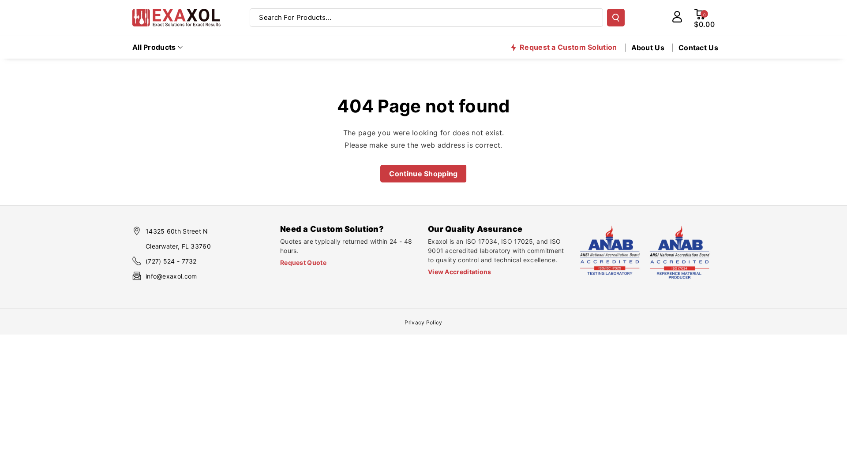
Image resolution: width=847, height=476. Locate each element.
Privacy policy (423, 322)
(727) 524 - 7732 (171, 261)
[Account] (677, 16)
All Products (154, 47)
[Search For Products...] (616, 17)
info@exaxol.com (171, 276)
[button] (157, 47)
